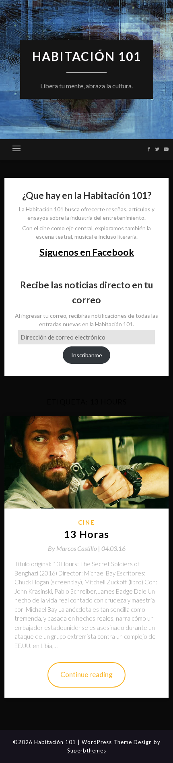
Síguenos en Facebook (86, 252)
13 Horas (86, 534)
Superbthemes (86, 750)
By (74, 548)
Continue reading (86, 674)
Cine (86, 522)
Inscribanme (86, 355)
